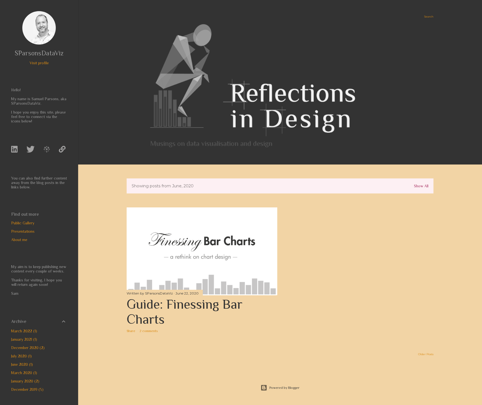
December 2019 (26, 389)
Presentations (23, 231)
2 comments (148, 331)
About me (19, 239)
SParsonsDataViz (39, 53)
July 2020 (20, 356)
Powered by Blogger (284, 388)
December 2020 (27, 347)
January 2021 (23, 339)
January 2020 (24, 381)
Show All (421, 186)
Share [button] (131, 331)
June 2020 (21, 364)
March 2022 (23, 331)
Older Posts (425, 354)
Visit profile (39, 63)
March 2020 (23, 372)
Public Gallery (22, 223)
